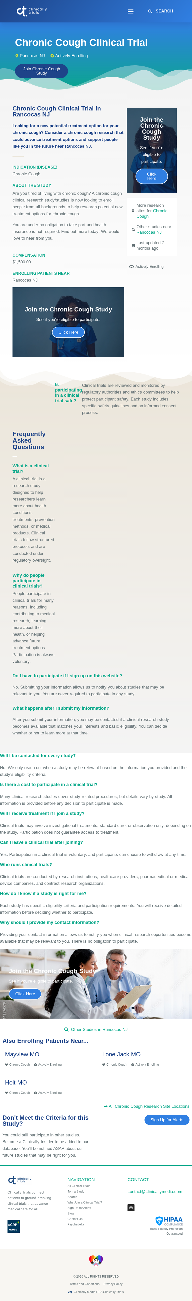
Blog (71, 1213)
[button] (131, 11)
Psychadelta (76, 1224)
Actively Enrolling (71, 55)
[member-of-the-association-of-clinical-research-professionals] (32, 1226)
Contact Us (75, 1219)
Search (72, 1197)
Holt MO (16, 1082)
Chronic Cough (26, 174)
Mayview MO (22, 1054)
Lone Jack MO (121, 1054)
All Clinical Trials (79, 1186)
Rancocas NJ (149, 232)
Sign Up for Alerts (79, 1208)
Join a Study (76, 1191)
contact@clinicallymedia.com (155, 1191)
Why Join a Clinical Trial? (85, 1202)
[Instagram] (131, 1207)
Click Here (68, 332)
